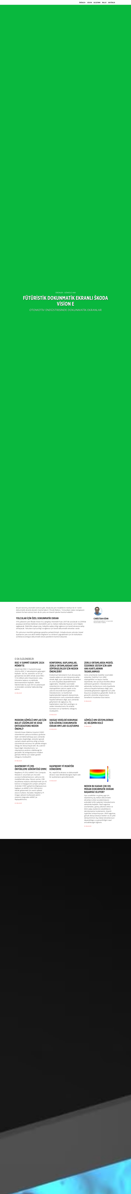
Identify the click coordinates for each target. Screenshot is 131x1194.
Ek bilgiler (18, 693)
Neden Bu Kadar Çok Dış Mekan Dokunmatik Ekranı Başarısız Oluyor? (99, 789)
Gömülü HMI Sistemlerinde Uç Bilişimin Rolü (98, 721)
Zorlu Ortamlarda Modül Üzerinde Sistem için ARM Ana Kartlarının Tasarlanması (98, 667)
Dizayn (89, 3)
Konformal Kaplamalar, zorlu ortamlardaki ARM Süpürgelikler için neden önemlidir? (63, 667)
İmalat (104, 3)
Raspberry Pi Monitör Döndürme (61, 767)
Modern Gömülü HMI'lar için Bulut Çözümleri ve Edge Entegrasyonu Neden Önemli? (30, 724)
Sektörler (111, 3)
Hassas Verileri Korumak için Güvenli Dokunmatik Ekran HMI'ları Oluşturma (64, 722)
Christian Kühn (101, 618)
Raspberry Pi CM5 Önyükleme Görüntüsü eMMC (31, 767)
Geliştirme (96, 3)
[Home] (25, 2)
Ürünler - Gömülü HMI (65, 293)
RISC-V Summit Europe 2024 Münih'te (29, 664)
